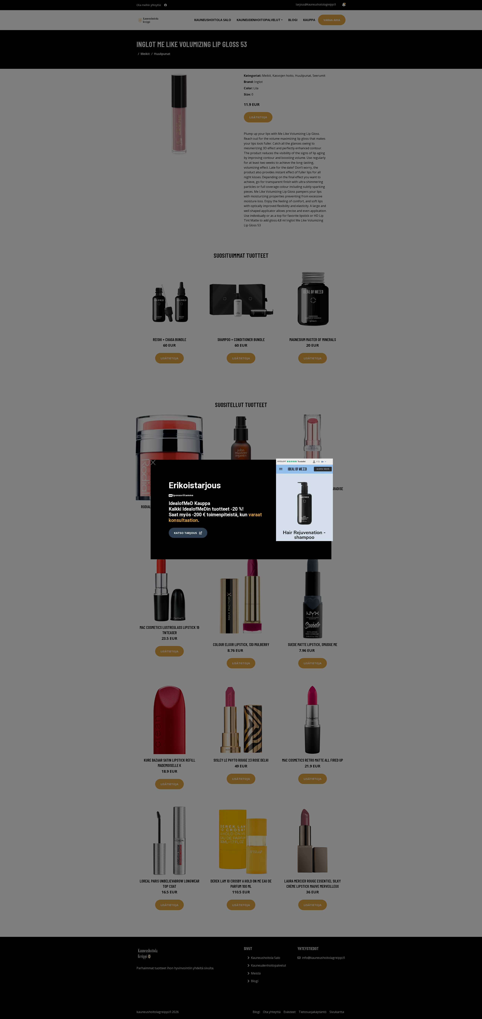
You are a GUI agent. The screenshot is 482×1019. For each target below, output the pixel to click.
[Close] (153, 462)
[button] (188, 533)
